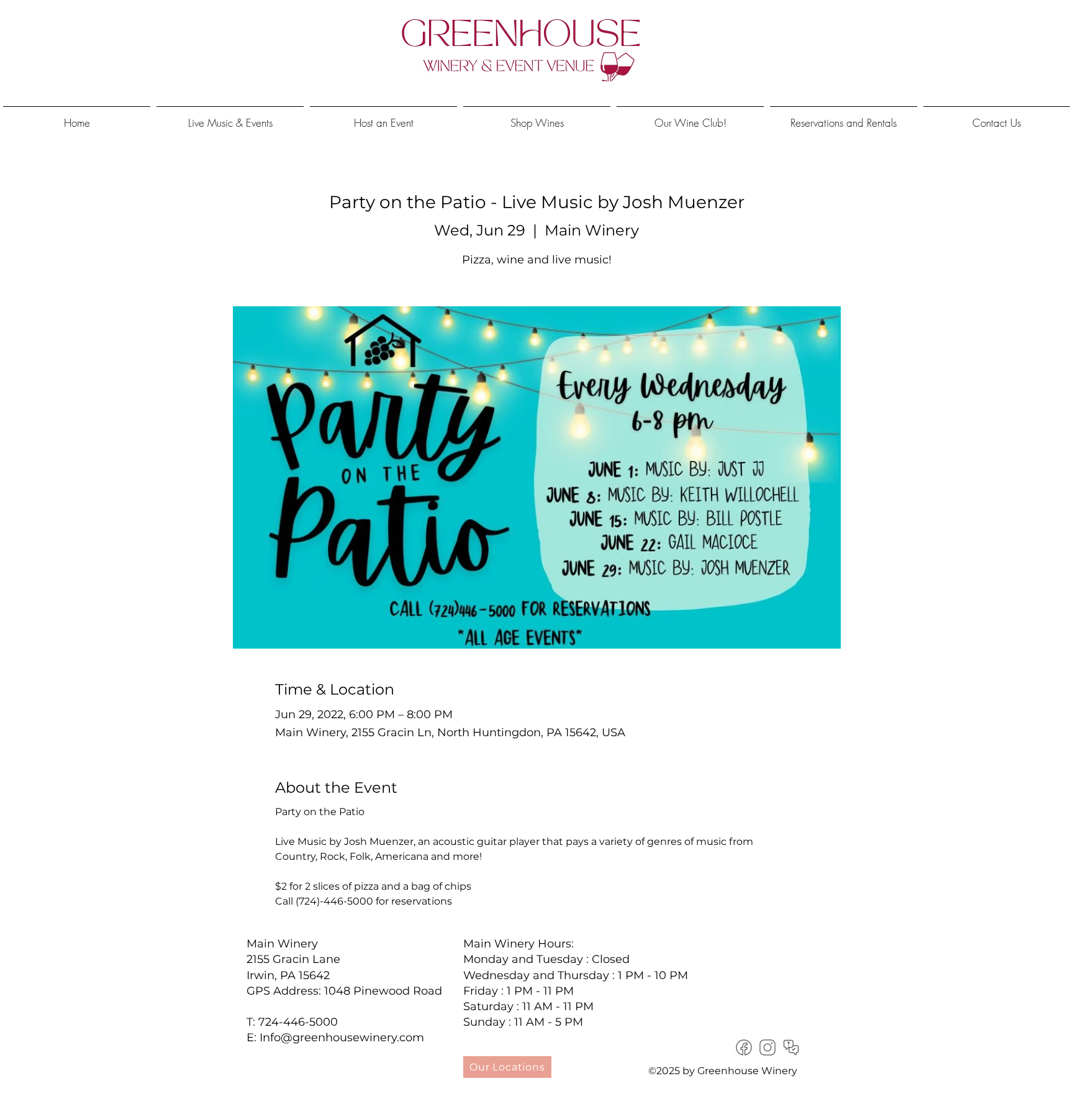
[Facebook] (744, 1047)
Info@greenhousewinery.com (342, 1037)
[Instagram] (767, 1047)
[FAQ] (791, 1047)
